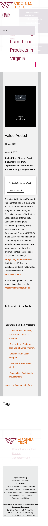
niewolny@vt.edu (13, 274)
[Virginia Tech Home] (16, 8)
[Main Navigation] (45, 1)
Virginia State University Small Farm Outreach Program (20, 334)
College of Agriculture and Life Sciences (20, 486)
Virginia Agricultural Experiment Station (20, 489)
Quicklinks (14, 12)
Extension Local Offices (20, 498)
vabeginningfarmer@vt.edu (17, 259)
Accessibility (20, 483)
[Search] (44, 29)
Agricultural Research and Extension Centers (20, 492)
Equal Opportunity (20, 478)
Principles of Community (20, 480)
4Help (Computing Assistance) (32, 14)
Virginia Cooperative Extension (20, 495)
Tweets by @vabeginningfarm (18, 385)
